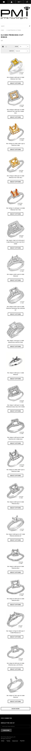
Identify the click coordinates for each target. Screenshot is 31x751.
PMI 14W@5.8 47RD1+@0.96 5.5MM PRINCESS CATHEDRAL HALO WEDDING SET (15, 308)
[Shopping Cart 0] (27, 2)
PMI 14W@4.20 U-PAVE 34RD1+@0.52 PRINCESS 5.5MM (16, 470)
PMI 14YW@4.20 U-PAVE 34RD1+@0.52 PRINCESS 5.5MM (15, 144)
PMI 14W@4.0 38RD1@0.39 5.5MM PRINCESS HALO (15, 502)
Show (16, 46)
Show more (15, 708)
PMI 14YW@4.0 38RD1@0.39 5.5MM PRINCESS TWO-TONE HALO (15, 176)
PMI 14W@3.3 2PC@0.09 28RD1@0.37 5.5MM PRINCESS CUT (15, 631)
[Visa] (2, 740)
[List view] (6, 46)
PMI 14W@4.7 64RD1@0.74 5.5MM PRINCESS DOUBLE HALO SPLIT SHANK (15, 406)
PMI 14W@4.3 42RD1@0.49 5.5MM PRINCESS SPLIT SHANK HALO (15, 438)
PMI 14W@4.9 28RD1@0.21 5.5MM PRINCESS (15, 373)
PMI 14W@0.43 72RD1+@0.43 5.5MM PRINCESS (15, 696)
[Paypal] (22, 740)
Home (2, 30)
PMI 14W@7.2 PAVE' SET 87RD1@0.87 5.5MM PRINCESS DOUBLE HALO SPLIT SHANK (15, 242)
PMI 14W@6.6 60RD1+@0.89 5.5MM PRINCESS (15, 275)
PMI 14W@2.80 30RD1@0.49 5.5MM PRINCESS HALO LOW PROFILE (15, 664)
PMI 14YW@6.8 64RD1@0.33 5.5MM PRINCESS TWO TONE (15, 78)
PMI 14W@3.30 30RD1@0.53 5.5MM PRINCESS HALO (15, 599)
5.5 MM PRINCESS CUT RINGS (13, 30)
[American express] (8, 740)
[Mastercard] (15, 740)
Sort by (11, 50)
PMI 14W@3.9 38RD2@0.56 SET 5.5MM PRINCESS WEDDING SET (15, 535)
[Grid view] (3, 46)
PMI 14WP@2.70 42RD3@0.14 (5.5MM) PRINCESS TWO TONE (15, 209)
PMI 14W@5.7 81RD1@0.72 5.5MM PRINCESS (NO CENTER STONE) (15, 341)
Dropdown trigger (12, 2)
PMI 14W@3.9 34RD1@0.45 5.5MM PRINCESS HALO (15, 567)
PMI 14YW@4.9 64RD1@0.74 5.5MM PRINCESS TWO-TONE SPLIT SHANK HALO (15, 111)
